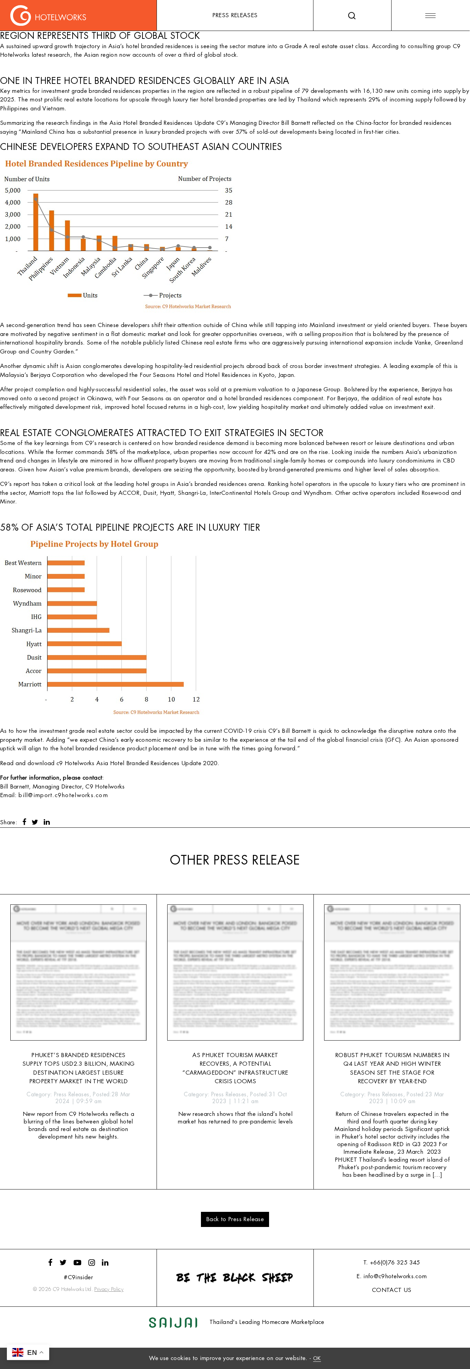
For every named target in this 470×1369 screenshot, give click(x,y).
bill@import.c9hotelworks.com (63, 795)
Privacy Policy (109, 1289)
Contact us (391, 1290)
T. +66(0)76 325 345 (391, 1262)
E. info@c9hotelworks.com (391, 1276)
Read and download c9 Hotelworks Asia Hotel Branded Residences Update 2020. (109, 763)
